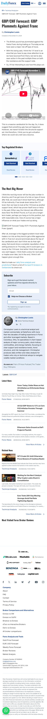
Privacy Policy (8, 605)
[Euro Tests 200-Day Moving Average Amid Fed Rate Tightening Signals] (9, 496)
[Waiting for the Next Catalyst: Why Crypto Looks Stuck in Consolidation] (9, 481)
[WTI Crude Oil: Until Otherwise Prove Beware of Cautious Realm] (9, 461)
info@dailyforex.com (9, 661)
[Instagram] (43, 582)
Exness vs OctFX (9, 617)
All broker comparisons (12, 631)
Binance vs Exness (10, 621)
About (5, 591)
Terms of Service (10, 601)
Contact (6, 598)
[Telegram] (22, 582)
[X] (9, 582)
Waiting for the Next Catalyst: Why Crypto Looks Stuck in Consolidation (29, 478)
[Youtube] (36, 582)
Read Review (11, 170)
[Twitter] (20, 324)
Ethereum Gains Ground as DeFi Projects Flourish (30, 428)
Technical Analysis (11, 10)
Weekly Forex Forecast (12, 647)
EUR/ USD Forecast (10, 644)
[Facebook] (3, 582)
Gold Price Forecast (11, 640)
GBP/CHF (13, 374)
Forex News (6, 399)
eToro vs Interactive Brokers (14, 624)
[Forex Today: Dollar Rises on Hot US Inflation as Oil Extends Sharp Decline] (9, 385)
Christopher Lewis (25, 318)
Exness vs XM (8, 614)
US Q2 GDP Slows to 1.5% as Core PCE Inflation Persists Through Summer (31, 408)
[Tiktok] (29, 582)
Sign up (23, 302)
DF (3, 10)
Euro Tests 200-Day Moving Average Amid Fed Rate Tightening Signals (28, 498)
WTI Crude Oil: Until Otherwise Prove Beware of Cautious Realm (30, 457)
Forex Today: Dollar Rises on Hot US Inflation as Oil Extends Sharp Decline (30, 388)
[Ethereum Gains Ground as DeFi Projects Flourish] (9, 426)
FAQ (4, 594)
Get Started (11, 163)
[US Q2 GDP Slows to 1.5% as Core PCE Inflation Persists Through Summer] (9, 406)
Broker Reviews (9, 651)
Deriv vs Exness (9, 628)
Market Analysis (9, 654)
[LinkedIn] (17, 324)
